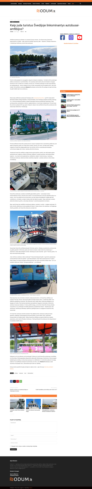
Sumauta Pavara (14, 475)
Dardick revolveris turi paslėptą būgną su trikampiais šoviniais (19, 390)
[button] (80, 3)
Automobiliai (14, 3)
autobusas (21, 373)
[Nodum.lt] (46, 10)
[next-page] (13, 414)
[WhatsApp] (20, 381)
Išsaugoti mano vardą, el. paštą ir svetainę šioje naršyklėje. (24, 446)
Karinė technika (36, 3)
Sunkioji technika (27, 3)
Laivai (42, 3)
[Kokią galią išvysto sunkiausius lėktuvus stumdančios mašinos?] (49, 404)
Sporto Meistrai (14, 474)
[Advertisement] (33, 35)
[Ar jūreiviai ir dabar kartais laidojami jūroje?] (17, 404)
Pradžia (11, 20)
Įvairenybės (53, 3)
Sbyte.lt (30, 487)
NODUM (11, 31)
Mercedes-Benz (30, 373)
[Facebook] (11, 381)
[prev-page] (11, 414)
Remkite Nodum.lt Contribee (71, 43)
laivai (25, 373)
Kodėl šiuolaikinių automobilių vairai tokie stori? (46, 389)
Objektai (47, 3)
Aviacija (20, 3)
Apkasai (21, 0)
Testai (69, 3)
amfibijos (16, 373)
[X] (14, 381)
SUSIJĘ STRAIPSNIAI (16, 396)
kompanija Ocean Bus (39, 98)
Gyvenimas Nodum (61, 3)
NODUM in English (14, 0)
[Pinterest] (17, 381)
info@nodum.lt (21, 468)
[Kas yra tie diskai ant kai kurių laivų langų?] (33, 404)
